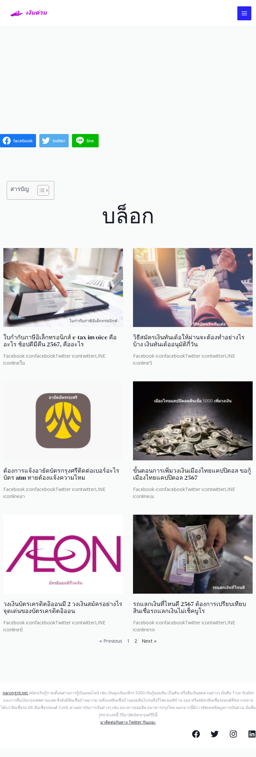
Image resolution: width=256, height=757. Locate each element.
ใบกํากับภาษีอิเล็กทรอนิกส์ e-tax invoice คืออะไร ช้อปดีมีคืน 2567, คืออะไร (60, 341)
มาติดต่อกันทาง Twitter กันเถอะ (128, 722)
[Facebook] (196, 734)
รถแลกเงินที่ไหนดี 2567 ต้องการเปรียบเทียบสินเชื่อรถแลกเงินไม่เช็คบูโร (189, 607)
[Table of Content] (43, 190)
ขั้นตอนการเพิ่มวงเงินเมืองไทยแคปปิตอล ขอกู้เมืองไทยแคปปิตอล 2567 (192, 474)
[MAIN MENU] (244, 13)
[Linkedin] (252, 734)
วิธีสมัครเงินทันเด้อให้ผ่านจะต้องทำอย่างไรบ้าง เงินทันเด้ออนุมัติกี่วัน (189, 341)
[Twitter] (215, 734)
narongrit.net (16, 692)
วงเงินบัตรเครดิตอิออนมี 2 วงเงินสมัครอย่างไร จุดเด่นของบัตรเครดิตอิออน (62, 607)
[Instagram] (233, 734)
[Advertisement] (128, 77)
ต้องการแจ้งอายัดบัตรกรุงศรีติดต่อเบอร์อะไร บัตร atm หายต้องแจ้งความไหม (61, 474)
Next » (149, 640)
